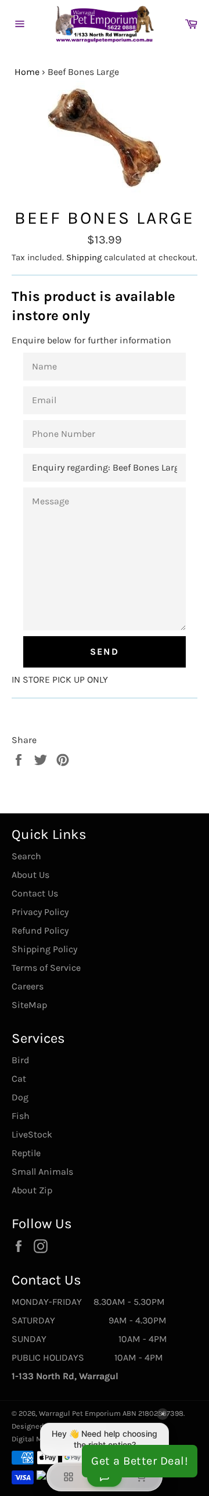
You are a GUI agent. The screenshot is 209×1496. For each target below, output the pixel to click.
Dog (20, 1097)
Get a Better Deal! (139, 1461)
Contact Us (35, 893)
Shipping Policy (44, 949)
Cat (19, 1078)
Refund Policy (40, 930)
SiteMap (29, 1004)
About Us (30, 874)
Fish (21, 1115)
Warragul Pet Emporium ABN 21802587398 (111, 1413)
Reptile (26, 1152)
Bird (20, 1060)
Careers (28, 986)
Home (27, 71)
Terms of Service (46, 967)
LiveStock (32, 1134)
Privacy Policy (40, 911)
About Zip (32, 1190)
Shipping (84, 257)
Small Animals (42, 1171)
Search (26, 856)
